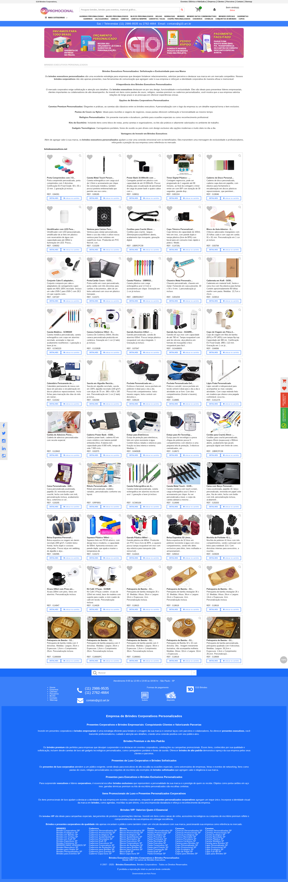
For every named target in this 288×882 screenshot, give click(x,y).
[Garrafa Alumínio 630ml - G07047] (144, 319)
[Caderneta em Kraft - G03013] (224, 268)
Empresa (212, 2)
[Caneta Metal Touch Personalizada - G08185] (104, 165)
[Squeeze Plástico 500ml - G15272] (104, 525)
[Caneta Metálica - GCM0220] (64, 319)
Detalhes (54, 198)
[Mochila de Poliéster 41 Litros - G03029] (224, 525)
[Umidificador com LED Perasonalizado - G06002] (64, 217)
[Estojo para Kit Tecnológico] (184, 422)
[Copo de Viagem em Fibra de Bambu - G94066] (224, 319)
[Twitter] (4, 433)
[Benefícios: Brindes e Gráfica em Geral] (144, 58)
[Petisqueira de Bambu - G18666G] (144, 628)
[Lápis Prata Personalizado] (224, 371)
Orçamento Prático (284, 400)
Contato (239, 2)
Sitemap (248, 2)
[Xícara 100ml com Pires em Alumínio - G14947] (64, 576)
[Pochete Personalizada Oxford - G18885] (184, 371)
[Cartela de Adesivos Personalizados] (64, 422)
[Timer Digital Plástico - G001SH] (184, 165)
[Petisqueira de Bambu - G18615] (144, 576)
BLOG (53, 696)
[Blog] (4, 456)
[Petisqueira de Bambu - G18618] (184, 576)
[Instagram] (4, 441)
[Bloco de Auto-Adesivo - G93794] (224, 217)
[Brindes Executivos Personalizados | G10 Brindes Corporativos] (57, 13)
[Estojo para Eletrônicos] (144, 422)
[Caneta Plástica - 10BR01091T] (144, 268)
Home (52, 687)
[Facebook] (4, 425)
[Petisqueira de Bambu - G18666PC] (104, 628)
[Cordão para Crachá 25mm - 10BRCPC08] (224, 422)
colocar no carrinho (72, 198)
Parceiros (230, 2)
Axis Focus (151, 874)
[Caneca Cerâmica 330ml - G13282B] (104, 319)
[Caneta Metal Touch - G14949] (184, 473)
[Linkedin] (4, 448)
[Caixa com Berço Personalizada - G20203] (224, 473)
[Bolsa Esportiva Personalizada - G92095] (64, 525)
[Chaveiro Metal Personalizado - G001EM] (184, 268)
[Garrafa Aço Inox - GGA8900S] (184, 319)
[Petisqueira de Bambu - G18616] (224, 576)
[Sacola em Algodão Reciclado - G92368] (104, 371)
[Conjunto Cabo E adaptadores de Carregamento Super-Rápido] (64, 268)
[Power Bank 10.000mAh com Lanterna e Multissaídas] (144, 165)
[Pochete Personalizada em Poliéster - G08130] (144, 371)
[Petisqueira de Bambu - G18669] (224, 628)
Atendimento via (284, 415)
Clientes (220, 2)
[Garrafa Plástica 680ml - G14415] (144, 525)
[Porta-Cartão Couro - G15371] (104, 268)
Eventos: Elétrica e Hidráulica (193, 2)
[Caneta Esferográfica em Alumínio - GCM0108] (144, 473)
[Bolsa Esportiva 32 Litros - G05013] (184, 525)
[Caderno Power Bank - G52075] (104, 422)
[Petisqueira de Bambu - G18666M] (64, 628)
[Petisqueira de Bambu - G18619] (184, 628)
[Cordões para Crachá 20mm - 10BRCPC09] (144, 217)
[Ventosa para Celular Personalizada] (104, 217)
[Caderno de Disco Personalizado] (224, 165)
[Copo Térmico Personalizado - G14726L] (184, 217)
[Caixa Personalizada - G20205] (64, 473)
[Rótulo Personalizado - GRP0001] (104, 473)
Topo (283, 660)
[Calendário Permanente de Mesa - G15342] (64, 371)
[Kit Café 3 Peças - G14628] (104, 576)
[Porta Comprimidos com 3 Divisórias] (64, 165)
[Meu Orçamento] (284, 381)
